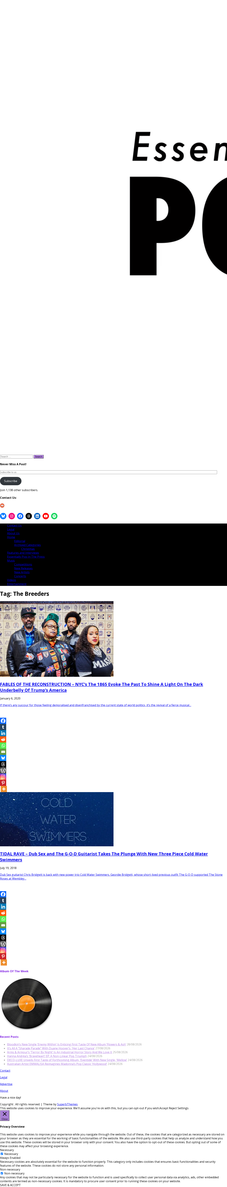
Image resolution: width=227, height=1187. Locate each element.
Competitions (23, 564)
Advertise (6, 1084)
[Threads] (3, 764)
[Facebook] (3, 721)
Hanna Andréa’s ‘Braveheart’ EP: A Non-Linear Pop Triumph (47, 1056)
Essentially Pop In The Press (26, 557)
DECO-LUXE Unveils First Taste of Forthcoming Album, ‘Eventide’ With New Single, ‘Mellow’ (67, 1060)
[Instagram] (3, 776)
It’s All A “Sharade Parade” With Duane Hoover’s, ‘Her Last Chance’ (51, 1048)
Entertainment (16, 584)
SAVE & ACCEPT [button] (10, 1185)
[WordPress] (3, 770)
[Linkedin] (3, 733)
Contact (5, 1071)
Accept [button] (163, 1108)
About (4, 1091)
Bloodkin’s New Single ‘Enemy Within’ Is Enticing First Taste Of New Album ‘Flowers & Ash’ (66, 1044)
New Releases (23, 568)
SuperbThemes (67, 1104)
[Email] (3, 752)
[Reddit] (3, 739)
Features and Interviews (23, 553)
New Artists (22, 572)
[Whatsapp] (3, 745)
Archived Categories (27, 545)
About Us (13, 533)
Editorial (19, 541)
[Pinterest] (3, 783)
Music (11, 560)
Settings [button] (183, 1108)
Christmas (28, 549)
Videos (11, 580)
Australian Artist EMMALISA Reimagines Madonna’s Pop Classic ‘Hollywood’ (57, 1064)
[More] (4, 789)
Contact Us (14, 525)
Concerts (20, 576)
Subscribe (10, 481)
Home (11, 537)
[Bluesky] (3, 758)
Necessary (11, 1154)
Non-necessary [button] (10, 1169)
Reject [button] (173, 1108)
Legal (10, 529)
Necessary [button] (7, 1150)
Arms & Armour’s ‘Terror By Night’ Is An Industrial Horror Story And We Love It (59, 1052)
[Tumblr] (3, 727)
